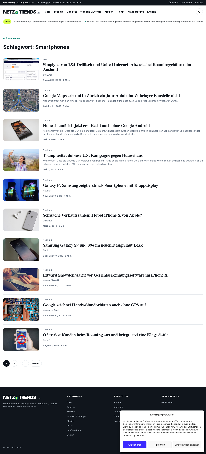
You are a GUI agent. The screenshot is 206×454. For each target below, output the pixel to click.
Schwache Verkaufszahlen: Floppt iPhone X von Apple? (92, 215)
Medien (109, 11)
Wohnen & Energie (90, 11)
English (151, 11)
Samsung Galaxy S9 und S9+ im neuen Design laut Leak (93, 245)
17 (25, 363)
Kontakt (199, 2)
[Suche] (199, 11)
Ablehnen (160, 444)
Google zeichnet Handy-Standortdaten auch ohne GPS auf (94, 305)
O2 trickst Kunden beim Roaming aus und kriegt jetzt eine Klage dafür (105, 335)
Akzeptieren (134, 444)
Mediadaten (186, 2)
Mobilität (71, 11)
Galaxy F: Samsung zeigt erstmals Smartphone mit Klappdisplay (100, 185)
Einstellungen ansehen (187, 444)
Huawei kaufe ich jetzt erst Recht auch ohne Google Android (96, 125)
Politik (120, 11)
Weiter (36, 363)
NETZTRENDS (21, 12)
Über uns (173, 2)
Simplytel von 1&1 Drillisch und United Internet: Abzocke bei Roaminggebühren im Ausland (117, 66)
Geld (47, 11)
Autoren (118, 402)
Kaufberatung (136, 11)
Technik (58, 11)
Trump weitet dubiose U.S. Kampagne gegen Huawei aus (93, 155)
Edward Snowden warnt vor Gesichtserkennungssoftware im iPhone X (105, 275)
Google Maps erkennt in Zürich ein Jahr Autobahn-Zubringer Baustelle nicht (111, 95)
